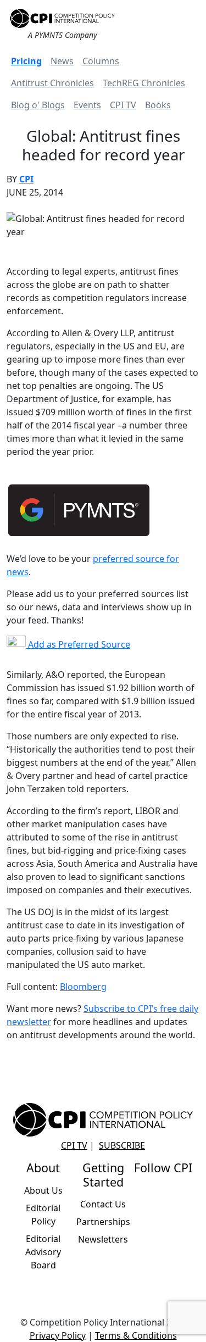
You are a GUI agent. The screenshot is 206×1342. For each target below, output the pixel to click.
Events (87, 105)
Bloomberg (83, 987)
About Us (43, 1190)
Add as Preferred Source (78, 644)
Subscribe (122, 1145)
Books (158, 105)
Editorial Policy (43, 1214)
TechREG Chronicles (144, 83)
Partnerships (103, 1222)
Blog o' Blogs (38, 105)
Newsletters (103, 1239)
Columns (100, 61)
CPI (26, 179)
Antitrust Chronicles (52, 83)
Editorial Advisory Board (43, 1252)
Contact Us (103, 1204)
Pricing (26, 61)
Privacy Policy (58, 1335)
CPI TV (123, 105)
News (62, 61)
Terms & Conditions (136, 1335)
